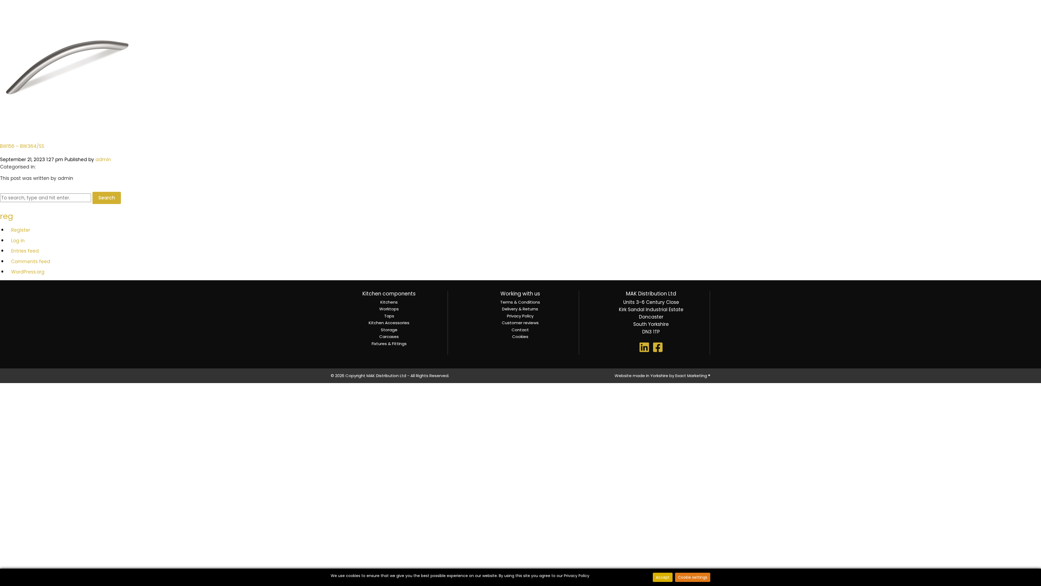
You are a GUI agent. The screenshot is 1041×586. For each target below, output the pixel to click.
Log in (18, 240)
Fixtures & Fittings (389, 343)
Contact (520, 330)
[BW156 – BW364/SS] (68, 132)
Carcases (389, 336)
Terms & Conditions (520, 302)
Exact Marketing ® (692, 375)
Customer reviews (520, 323)
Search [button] (106, 198)
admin (103, 159)
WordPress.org (27, 272)
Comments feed (30, 261)
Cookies (520, 336)
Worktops (389, 309)
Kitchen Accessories (389, 323)
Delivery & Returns (520, 309)
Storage (389, 330)
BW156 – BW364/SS (22, 146)
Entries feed (25, 251)
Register (20, 230)
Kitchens (389, 302)
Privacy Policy (520, 316)
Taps (389, 316)
